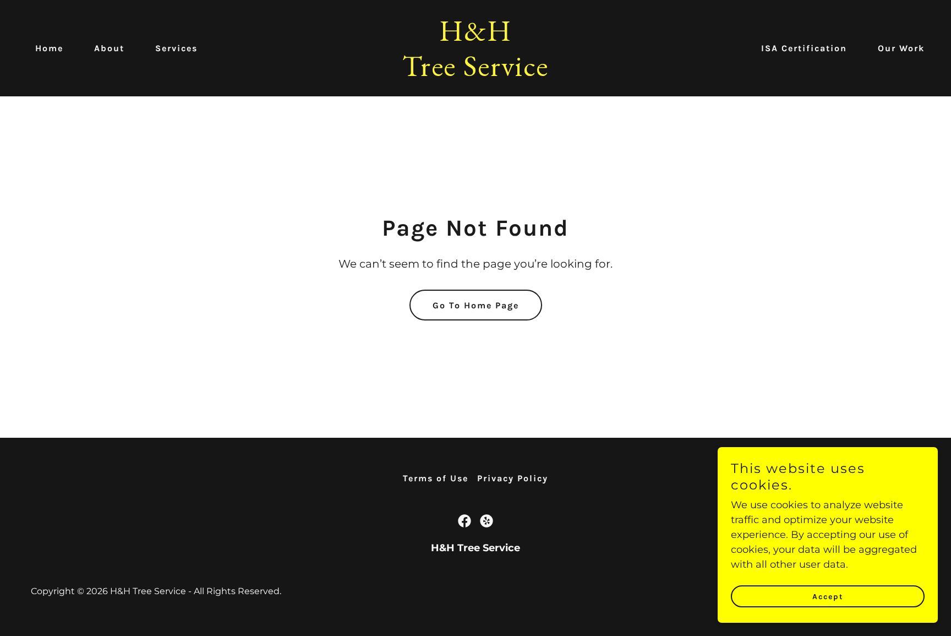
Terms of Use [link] (435, 478)
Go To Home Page (476, 305)
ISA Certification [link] (804, 48)
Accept (828, 596)
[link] (475, 73)
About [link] (109, 48)
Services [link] (176, 48)
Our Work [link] (901, 48)
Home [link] (49, 48)
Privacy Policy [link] (512, 478)
